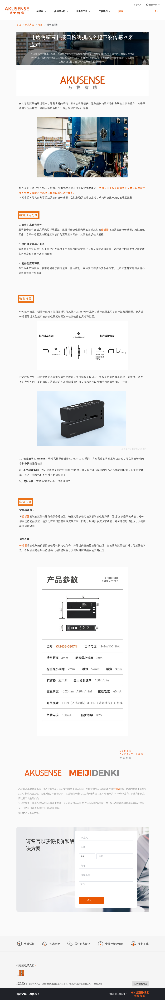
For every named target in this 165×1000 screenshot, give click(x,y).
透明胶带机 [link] (52, 25)
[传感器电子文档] (20, 973)
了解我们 (103, 11)
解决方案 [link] (29, 25)
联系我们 (21, 983)
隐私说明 (98, 984)
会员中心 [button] (137, 5)
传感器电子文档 (25, 965)
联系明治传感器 (140, 984)
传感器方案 (59, 11)
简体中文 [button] (153, 5)
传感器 (39, 11)
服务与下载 (82, 11)
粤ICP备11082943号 (118, 994)
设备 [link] (40, 25)
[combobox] (85, 856)
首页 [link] (18, 25)
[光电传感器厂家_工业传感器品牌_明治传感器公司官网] (17, 10)
